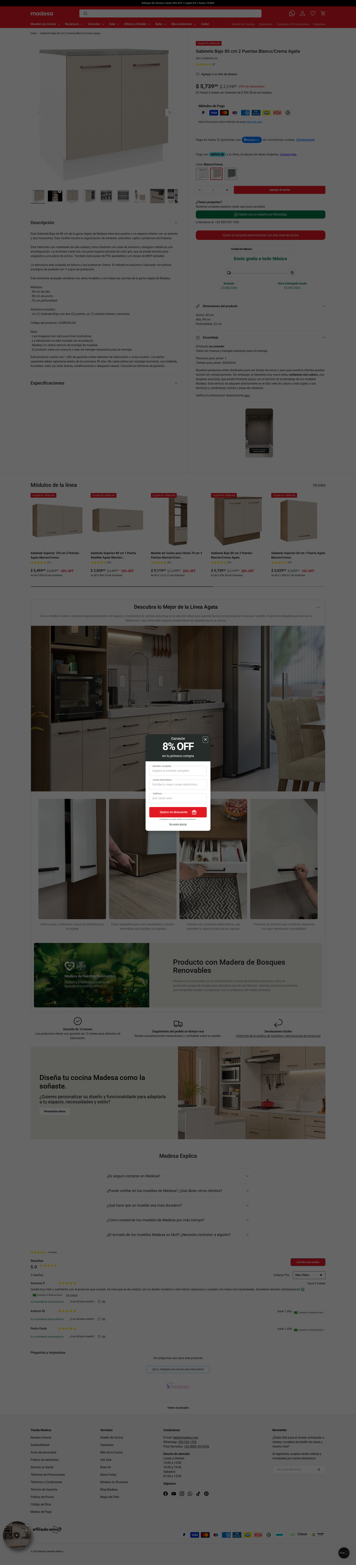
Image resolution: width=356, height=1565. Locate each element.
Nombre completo (162, 766)
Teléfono (157, 793)
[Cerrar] (205, 739)
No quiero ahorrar (178, 824)
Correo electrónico (162, 779)
